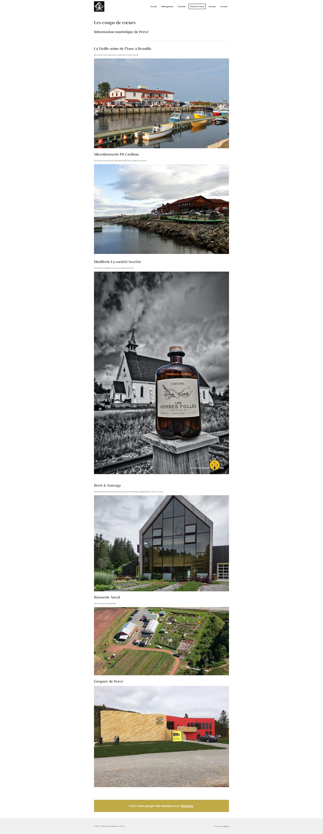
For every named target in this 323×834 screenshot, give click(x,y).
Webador (187, 806)
